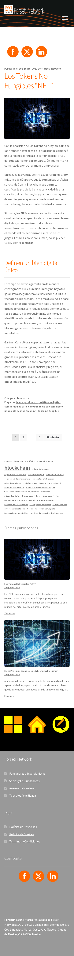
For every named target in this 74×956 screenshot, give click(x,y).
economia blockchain (14, 487)
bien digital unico (26, 402)
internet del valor (51, 496)
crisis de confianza (12, 483)
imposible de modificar (18, 411)
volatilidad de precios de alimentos (46, 513)
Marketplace (10, 500)
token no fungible (48, 411)
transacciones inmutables (16, 513)
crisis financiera (30, 483)
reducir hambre (60, 504)
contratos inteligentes (43, 479)
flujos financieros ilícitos (15, 492)
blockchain (17, 467)
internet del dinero (33, 496)
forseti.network (51, 68)
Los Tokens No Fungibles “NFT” (28, 80)
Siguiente (52, 437)
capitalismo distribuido (15, 474)
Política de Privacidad (23, 827)
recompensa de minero (40, 504)
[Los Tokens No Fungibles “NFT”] (37, 559)
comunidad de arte (15, 406)
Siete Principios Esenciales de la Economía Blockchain (31, 671)
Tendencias (23, 398)
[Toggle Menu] (65, 18)
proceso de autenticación (16, 504)
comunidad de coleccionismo (45, 406)
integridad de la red (13, 496)
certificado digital (49, 402)
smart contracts (30, 509)
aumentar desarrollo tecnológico (19, 461)
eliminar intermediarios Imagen (40, 487)
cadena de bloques (40, 469)
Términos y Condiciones (24, 841)
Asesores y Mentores (22, 788)
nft (34, 411)
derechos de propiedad (50, 483)
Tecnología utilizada (22, 795)
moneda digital (24, 500)
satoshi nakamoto (12, 509)
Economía (9, 696)
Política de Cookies (21, 834)
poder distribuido (45, 500)
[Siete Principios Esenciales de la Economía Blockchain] (37, 643)
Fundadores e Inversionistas (27, 773)
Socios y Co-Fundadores (24, 781)
